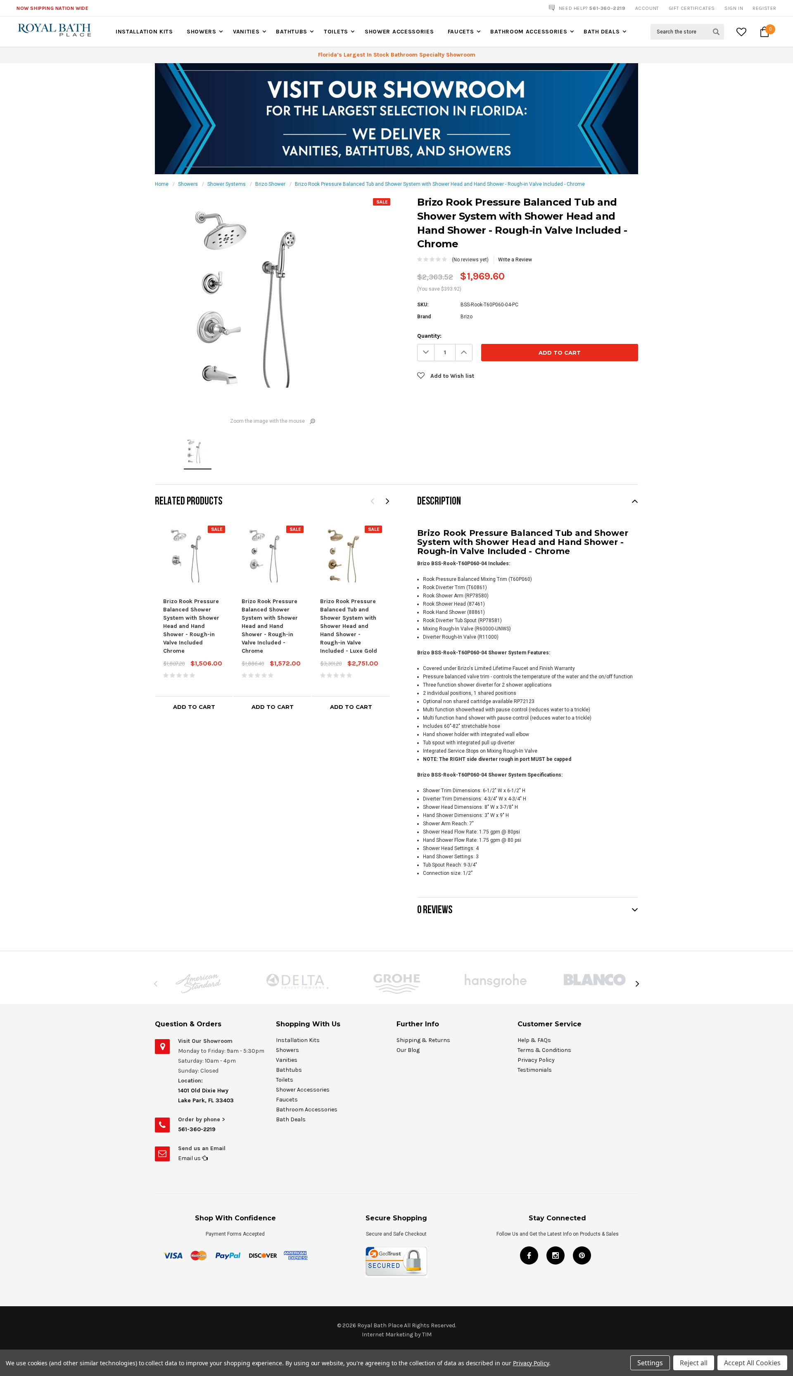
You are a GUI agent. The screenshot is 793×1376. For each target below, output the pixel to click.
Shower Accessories (399, 31)
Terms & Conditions (544, 1050)
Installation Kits (144, 31)
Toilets (336, 31)
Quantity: (429, 335)
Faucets (461, 31)
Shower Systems (226, 184)
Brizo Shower (270, 184)
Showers (201, 31)
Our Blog (408, 1050)
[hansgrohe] (495, 981)
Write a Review (515, 260)
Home (162, 184)
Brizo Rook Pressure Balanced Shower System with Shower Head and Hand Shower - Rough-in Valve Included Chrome (191, 626)
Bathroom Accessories (528, 31)
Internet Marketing (387, 1334)
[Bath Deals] (396, 118)
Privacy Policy (536, 1059)
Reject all (694, 1362)
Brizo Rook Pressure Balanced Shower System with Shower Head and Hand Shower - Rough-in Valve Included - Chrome (270, 626)
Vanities (246, 31)
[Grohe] (396, 984)
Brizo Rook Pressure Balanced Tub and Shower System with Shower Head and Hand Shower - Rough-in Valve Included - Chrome (440, 184)
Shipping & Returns (423, 1040)
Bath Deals (602, 31)
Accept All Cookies (752, 1362)
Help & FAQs (534, 1040)
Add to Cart (194, 706)
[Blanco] (594, 979)
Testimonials (535, 1069)
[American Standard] (198, 983)
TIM (427, 1334)
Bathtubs (291, 31)
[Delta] (297, 981)
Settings (650, 1362)
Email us (190, 1158)
